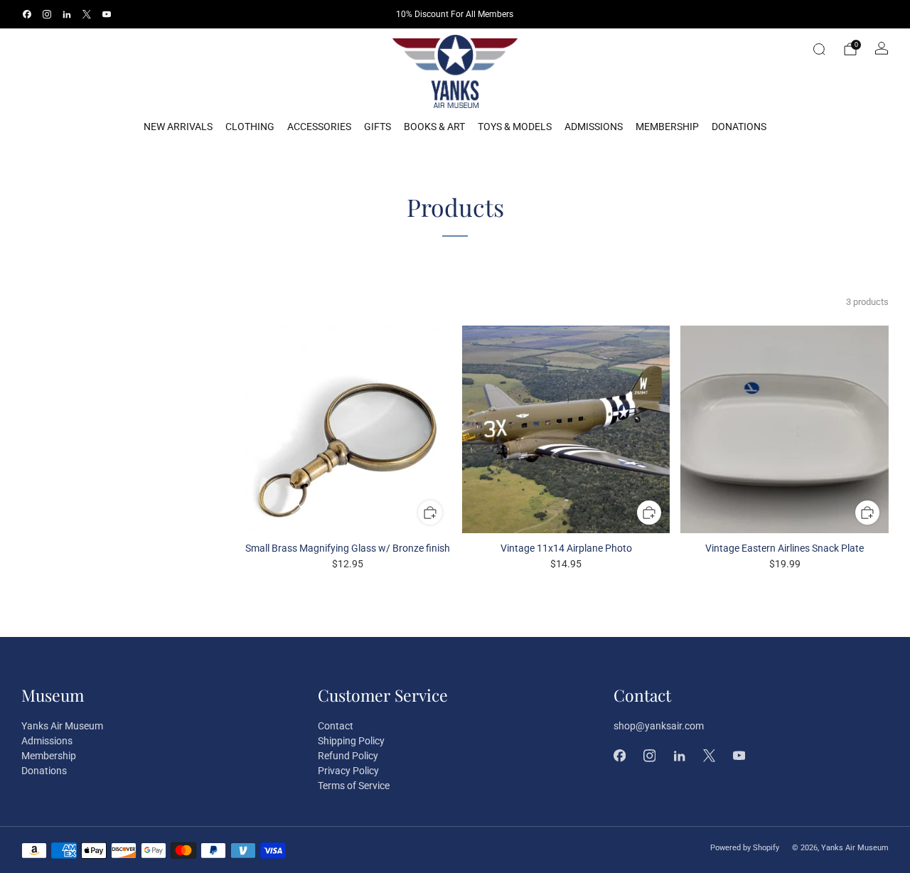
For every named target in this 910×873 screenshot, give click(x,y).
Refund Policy (348, 755)
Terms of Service (354, 785)
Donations (739, 126)
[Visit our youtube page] (107, 14)
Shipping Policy (351, 740)
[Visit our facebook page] (27, 14)
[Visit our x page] (87, 14)
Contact (335, 726)
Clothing (249, 126)
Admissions (593, 126)
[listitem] (455, 14)
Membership (667, 126)
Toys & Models (515, 126)
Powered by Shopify (744, 847)
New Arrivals (178, 126)
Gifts (377, 126)
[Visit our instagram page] (47, 14)
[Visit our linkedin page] (67, 14)
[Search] (819, 49)
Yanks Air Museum (62, 726)
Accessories (319, 126)
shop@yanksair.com (659, 726)
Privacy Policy (348, 770)
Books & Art (434, 126)
